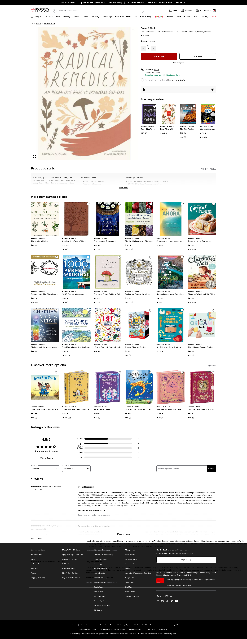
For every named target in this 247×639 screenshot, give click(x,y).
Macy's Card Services (70, 573)
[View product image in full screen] (34, 156)
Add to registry (178, 63)
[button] (84, 93)
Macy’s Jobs (129, 578)
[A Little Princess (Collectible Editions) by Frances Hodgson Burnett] (170, 387)
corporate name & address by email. (163, 633)
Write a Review (46, 458)
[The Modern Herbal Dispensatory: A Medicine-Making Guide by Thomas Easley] (45, 219)
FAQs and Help (36, 554)
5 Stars (80, 439)
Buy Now (198, 56)
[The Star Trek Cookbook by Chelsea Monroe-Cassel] (188, 114)
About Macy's (130, 554)
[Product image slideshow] (84, 93)
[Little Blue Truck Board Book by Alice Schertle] (45, 387)
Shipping (156, 186)
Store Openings (99, 596)
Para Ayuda (35, 568)
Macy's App (98, 564)
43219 (156, 70)
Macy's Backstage (100, 568)
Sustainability (130, 592)
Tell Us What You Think (102, 605)
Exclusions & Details (173, 585)
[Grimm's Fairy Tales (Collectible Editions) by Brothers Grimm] (202, 387)
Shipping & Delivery (38, 578)
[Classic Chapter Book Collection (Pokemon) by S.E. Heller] (139, 325)
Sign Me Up (186, 560)
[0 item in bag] (214, 10)
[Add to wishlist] (133, 30)
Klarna (33, 559)
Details (152, 42)
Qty (148, 46)
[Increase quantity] (153, 48)
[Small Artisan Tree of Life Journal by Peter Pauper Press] (76, 219)
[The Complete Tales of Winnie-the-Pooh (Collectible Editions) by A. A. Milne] (76, 387)
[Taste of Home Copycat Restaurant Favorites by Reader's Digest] (202, 219)
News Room (129, 582)
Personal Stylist (99, 582)
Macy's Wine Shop (100, 578)
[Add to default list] (154, 106)
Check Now (187, 585)
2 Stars (80, 453)
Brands (38, 23)
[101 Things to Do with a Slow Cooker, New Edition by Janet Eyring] (170, 325)
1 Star (80, 457)
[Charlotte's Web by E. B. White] (202, 272)
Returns (33, 573)
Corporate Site (130, 564)
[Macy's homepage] (32, 23)
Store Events (98, 592)
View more (123, 187)
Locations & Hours (100, 559)
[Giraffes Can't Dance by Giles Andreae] (139, 387)
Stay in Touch (99, 587)
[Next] (213, 114)
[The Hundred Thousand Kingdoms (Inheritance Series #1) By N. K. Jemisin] (108, 219)
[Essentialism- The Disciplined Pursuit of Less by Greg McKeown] (45, 272)
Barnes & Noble (49, 23)
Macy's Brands (99, 573)
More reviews (123, 534)
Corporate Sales (131, 559)
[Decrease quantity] (143, 48)
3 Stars (80, 448)
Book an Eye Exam (101, 601)
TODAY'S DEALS (68, 3)
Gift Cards (66, 564)
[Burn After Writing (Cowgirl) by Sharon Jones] (168, 114)
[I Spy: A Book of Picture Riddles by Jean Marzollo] (108, 325)
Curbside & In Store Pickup (103, 554)
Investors (128, 568)
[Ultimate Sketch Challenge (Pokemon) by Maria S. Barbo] (208, 114)
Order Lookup (36, 564)
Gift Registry (98, 610)
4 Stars (80, 443)
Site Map (128, 587)
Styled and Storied (132, 596)
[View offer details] (178, 89)
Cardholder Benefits (69, 559)
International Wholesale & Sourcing (138, 573)
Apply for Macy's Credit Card (72, 554)
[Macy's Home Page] (40, 10)
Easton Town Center (177, 80)
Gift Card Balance (68, 568)
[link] (149, 129)
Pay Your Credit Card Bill (71, 578)
